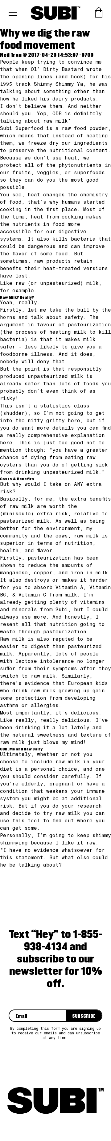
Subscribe (84, 1016)
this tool (27, 821)
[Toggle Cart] (98, 12)
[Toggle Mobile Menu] (13, 16)
